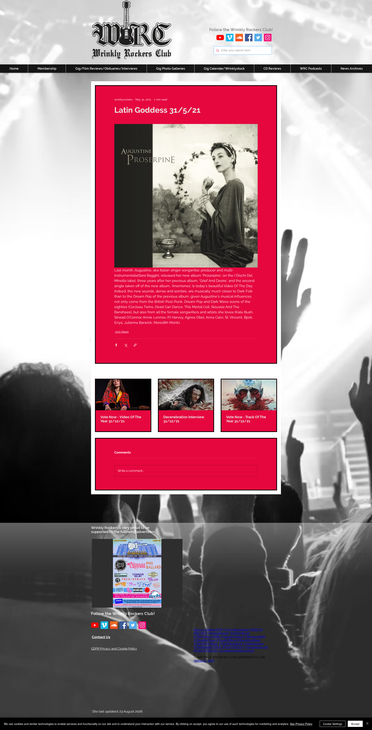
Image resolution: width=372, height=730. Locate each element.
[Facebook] (248, 37)
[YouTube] (220, 37)
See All (272, 371)
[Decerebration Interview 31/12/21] (186, 394)
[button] (137, 573)
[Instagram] (267, 37)
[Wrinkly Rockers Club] (229, 37)
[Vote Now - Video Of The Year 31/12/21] (123, 394)
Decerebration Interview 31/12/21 (183, 419)
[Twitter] (258, 37)
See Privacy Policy (301, 724)
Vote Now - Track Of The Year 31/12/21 (246, 419)
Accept (355, 724)
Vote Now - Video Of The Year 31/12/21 (120, 419)
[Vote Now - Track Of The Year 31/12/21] (248, 394)
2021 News (122, 331)
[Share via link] (135, 345)
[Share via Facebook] (116, 345)
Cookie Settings (332, 724)
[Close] (367, 724)
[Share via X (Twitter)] (125, 345)
